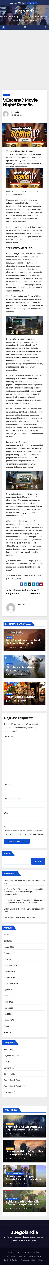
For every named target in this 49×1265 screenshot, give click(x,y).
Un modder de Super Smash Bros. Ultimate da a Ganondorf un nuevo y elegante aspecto (23, 1181)
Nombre (8, 784)
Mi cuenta (22, 1256)
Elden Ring (8, 1050)
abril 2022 (8, 941)
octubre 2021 (9, 977)
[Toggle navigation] (24, 27)
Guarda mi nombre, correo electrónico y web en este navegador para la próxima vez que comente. (24, 832)
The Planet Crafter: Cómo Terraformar (19, 918)
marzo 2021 (9, 1020)
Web (6, 813)
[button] (45, 27)
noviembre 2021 (11, 971)
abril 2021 (8, 1014)
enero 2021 (9, 1032)
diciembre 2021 (10, 965)
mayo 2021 (8, 1008)
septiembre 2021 (11, 984)
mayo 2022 (8, 935)
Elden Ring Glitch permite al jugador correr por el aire (24, 1128)
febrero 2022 (9, 953)
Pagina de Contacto (35, 1256)
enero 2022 (9, 959)
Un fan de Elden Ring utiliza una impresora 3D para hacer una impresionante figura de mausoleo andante (23, 891)
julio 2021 (8, 996)
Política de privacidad (28, 1260)
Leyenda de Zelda (11, 1056)
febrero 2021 (9, 1026)
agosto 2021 (9, 990)
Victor (17, 112)
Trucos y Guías (10, 1092)
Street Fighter (9, 1074)
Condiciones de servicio (31, 1252)
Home (10, 1252)
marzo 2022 (9, 947)
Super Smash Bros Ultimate (15, 1086)
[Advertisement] (24, 56)
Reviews (6, 95)
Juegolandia (24, 11)
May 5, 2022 (12, 1183)
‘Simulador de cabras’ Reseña (20, 669)
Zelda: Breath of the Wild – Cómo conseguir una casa (23, 1203)
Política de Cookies (10, 1260)
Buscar (7, 853)
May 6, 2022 (12, 1134)
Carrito (18, 1252)
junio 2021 (8, 1002)
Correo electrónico (12, 799)
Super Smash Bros (12, 1080)
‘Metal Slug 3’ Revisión (20, 696)
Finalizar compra (10, 1256)
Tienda (41, 1260)
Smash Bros (9, 1068)
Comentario (9, 736)
